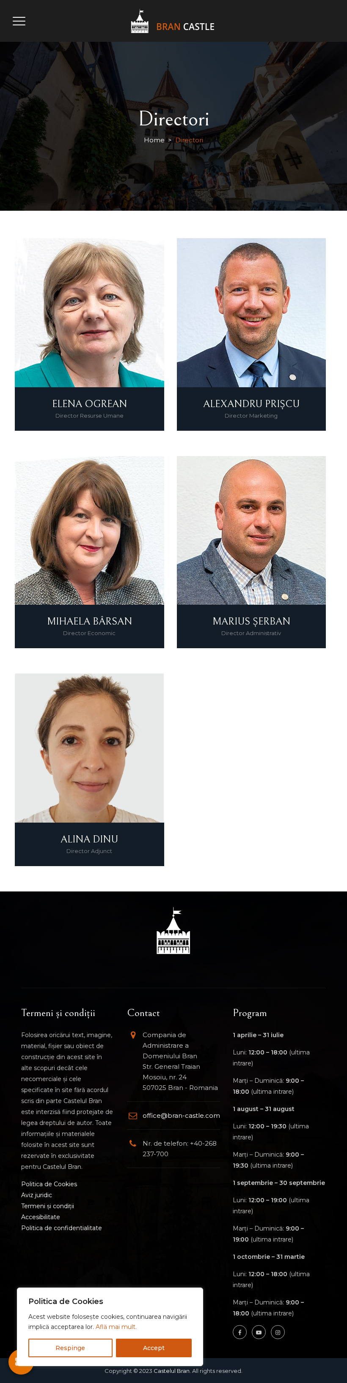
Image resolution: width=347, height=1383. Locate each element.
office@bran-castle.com (181, 1115)
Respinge (70, 1348)
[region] (110, 1327)
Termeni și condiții (47, 1206)
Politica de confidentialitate (61, 1228)
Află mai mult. (116, 1327)
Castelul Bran (172, 1370)
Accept (154, 1348)
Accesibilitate (40, 1217)
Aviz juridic (36, 1195)
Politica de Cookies (49, 1184)
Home (154, 140)
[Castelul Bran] (172, 21)
